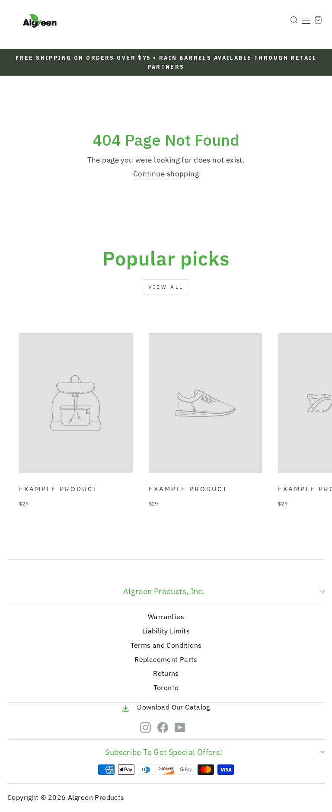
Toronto (166, 687)
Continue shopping (166, 174)
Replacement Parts (165, 659)
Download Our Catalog (173, 707)
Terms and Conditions (166, 645)
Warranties (166, 616)
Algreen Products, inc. (163, 591)
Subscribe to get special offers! (163, 752)
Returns (166, 673)
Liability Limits (166, 631)
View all (166, 287)
